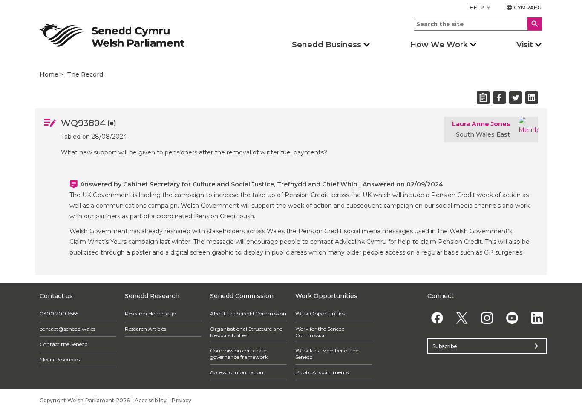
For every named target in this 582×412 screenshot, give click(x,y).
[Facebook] (437, 317)
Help (481, 7)
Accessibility (151, 400)
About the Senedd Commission (248, 313)
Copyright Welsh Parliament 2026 (85, 400)
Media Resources (60, 359)
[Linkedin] (537, 317)
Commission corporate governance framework (239, 353)
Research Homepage (150, 313)
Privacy (181, 400)
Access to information (236, 372)
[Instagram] (487, 317)
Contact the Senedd (64, 344)
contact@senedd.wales (67, 329)
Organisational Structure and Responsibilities (246, 332)
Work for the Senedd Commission (320, 332)
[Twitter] (462, 317)
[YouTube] (511, 317)
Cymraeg (524, 7)
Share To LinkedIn (531, 97)
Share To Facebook (499, 97)
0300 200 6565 (59, 313)
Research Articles (145, 329)
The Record (85, 74)
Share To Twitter (515, 97)
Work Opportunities (320, 313)
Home (49, 74)
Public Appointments (322, 372)
